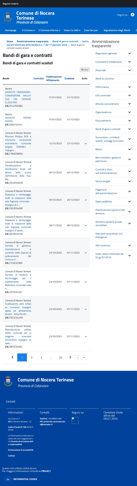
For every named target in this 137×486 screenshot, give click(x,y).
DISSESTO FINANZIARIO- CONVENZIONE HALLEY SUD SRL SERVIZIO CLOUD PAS (18, 97)
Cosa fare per (91, 30)
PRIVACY (46, 471)
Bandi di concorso (105, 78)
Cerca (85, 69)
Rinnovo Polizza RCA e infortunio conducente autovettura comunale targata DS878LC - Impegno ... (18, 143)
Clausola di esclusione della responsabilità (20, 443)
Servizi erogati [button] (103, 181)
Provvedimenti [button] (103, 120)
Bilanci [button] (99, 149)
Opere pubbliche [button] (104, 201)
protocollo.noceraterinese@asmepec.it (52, 423)
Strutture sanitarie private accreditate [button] (109, 223)
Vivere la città (71, 30)
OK (8, 479)
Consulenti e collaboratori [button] (109, 62)
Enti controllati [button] (103, 95)
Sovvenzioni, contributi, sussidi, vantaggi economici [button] (110, 139)
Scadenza (69, 78)
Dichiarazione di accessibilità (20, 449)
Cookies (11, 455)
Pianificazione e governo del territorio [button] (110, 211)
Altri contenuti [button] (103, 245)
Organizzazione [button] (103, 112)
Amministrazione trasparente (33, 41)
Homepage (10, 30)
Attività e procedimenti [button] (107, 104)
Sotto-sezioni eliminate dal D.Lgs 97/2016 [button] (109, 255)
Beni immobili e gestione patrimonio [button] (108, 159)
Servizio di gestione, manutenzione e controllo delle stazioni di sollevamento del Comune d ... (18, 252)
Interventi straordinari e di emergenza (109, 235)
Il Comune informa (48, 30)
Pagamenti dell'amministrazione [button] (106, 191)
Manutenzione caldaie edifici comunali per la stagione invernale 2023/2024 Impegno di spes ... (18, 336)
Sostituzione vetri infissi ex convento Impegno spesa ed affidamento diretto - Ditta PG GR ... (18, 309)
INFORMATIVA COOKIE (25, 479)
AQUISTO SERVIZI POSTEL (18, 119)
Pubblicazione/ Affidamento (54, 78)
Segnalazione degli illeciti (117, 30)
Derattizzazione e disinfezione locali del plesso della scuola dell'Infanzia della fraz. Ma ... (18, 172)
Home (10, 41)
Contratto (39, 78)
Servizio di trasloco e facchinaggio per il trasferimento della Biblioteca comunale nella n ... (18, 281)
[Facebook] (132, 15)
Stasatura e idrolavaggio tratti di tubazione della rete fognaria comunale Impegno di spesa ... (18, 225)
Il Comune (27, 30)
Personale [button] (101, 70)
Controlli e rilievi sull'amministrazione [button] (106, 171)
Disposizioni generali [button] (106, 53)
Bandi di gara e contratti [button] (108, 129)
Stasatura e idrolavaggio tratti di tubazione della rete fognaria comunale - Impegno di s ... (18, 200)
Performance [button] (102, 87)
